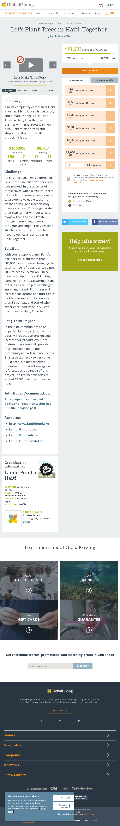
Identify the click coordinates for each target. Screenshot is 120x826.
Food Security (46, 23)
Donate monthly (104, 80)
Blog (97, 13)
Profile (22, 504)
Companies (69, 13)
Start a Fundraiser (90, 260)
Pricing (76, 820)
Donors (9, 735)
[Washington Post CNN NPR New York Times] (60, 789)
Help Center (60, 710)
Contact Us (89, 814)
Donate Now (90, 70)
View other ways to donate (90, 181)
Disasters (85, 13)
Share (51, 90)
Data (95, 820)
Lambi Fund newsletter (26, 441)
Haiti (60, 23)
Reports (23, 90)
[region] (39, 806)
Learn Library (15, 775)
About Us (11, 765)
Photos (37, 90)
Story (8, 90)
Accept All (66, 798)
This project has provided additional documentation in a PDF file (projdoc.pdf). (28, 403)
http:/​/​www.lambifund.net (15, 494)
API (86, 820)
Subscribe (83, 666)
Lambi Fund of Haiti (61, 36)
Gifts (112, 13)
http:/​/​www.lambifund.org (29, 424)
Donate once (76, 80)
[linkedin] (79, 720)
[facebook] (41, 720)
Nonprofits (53, 13)
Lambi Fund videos (23, 435)
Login (110, 4)
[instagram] (60, 720)
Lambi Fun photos (22, 429)
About (40, 13)
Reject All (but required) (65, 806)
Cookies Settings (66, 814)
